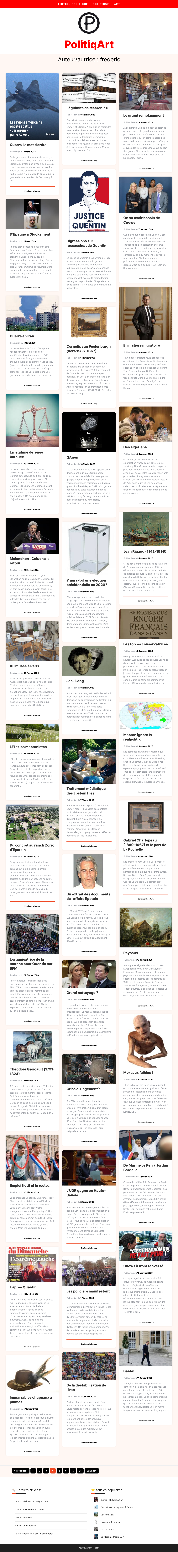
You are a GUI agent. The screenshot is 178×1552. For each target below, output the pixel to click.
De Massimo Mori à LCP (112, 1537)
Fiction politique (73, 4)
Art (117, 4)
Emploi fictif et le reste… (30, 1185)
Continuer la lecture (32, 191)
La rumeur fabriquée (111, 1522)
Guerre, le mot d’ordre (28, 145)
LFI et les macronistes (28, 747)
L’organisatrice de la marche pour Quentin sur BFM (31, 963)
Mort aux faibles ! (138, 1072)
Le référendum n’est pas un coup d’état (34, 1533)
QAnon (72, 457)
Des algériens (135, 447)
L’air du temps (107, 1529)
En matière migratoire (141, 345)
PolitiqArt (89, 44)
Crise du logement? (83, 1089)
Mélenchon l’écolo (23, 1517)
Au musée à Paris (24, 666)
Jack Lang (75, 681)
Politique (101, 4)
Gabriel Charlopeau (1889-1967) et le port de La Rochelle (144, 844)
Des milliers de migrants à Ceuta (117, 1507)
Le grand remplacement (143, 115)
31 (80, 1470)
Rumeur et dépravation (26, 1525)
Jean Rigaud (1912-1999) (145, 551)
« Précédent (20, 1470)
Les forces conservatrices (145, 644)
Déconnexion (107, 1514)
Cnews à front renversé (143, 1266)
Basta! (128, 1371)
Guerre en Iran (22, 336)
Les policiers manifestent (88, 1291)
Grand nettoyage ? (82, 993)
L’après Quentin (23, 1287)
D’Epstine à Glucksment (30, 234)
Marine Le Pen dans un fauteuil (30, 1509)
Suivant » (92, 1470)
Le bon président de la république (31, 1501)
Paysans (130, 953)
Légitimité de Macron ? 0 (87, 108)
